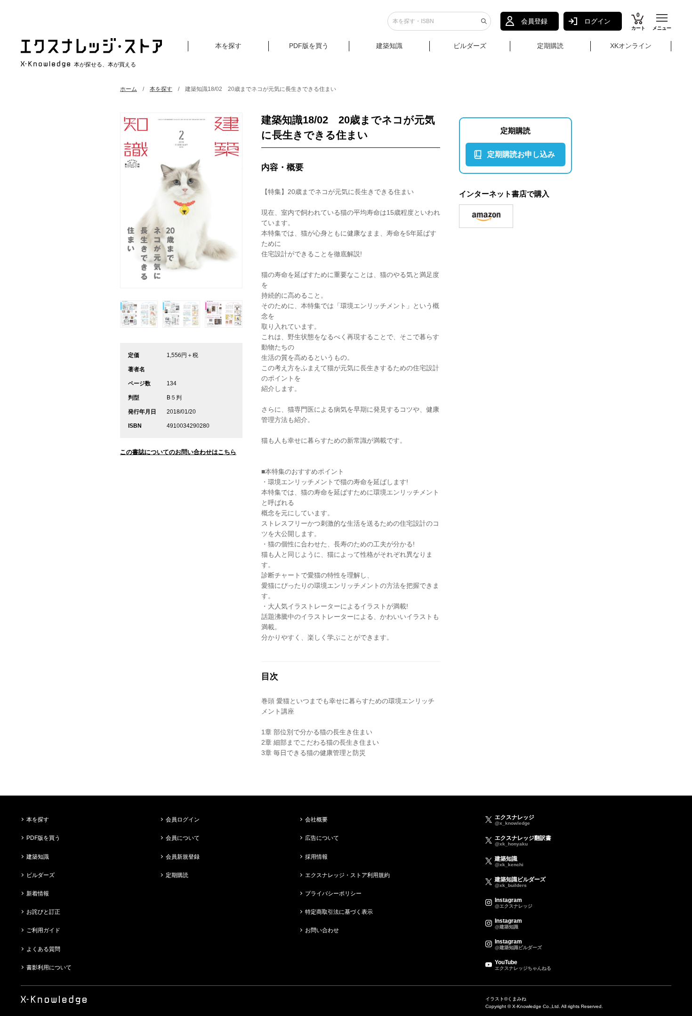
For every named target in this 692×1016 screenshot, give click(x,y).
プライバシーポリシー (333, 893)
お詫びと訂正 (43, 912)
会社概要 (316, 819)
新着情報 (37, 893)
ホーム (128, 89)
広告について (322, 838)
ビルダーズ (469, 45)
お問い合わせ (322, 930)
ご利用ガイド (43, 930)
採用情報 (316, 856)
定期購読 (550, 45)
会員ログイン (183, 819)
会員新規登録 (183, 856)
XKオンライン (631, 45)
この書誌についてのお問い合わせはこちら (178, 451)
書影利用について (49, 967)
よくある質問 (43, 949)
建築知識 (389, 45)
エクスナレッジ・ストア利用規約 (347, 875)
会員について (183, 838)
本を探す (228, 45)
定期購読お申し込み (521, 154)
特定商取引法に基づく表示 (339, 912)
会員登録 (534, 21)
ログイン (597, 21)
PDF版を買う (309, 45)
